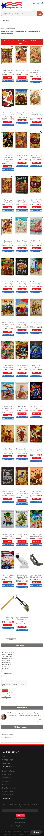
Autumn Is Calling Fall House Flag (8, 492)
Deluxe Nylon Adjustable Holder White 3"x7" (22, 577)
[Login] (33, 3)
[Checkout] (42, 3)
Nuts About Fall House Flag (36, 492)
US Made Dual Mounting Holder (36, 576)
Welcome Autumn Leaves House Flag (36, 451)
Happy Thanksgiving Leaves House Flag (8, 158)
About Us (5, 784)
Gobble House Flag (22, 114)
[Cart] (38, 3)
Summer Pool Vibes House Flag (36, 535)
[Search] (40, 13)
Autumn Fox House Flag (22, 407)
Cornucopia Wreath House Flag (36, 115)
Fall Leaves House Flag (22, 156)
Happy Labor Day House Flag (8, 576)
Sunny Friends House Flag (22, 242)
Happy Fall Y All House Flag (36, 201)
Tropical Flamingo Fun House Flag (8, 366)
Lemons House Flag (22, 535)
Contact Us (6, 781)
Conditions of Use (8, 778)
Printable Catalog (8, 791)
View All (38, 722)
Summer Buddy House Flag (22, 324)
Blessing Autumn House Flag (22, 450)
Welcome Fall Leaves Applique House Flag (8, 115)
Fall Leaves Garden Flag (8, 201)
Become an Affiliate (7, 734)
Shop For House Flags (9, 788)
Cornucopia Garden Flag (8, 242)
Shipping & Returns (8, 771)
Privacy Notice (7, 774)
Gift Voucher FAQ (8, 795)
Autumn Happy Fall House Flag (22, 201)
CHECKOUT (6, 763)
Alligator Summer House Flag (8, 535)
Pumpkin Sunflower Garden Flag (36, 72)
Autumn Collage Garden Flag (7, 71)
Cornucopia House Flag (22, 71)
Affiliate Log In (6, 737)
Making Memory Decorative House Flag (8, 324)
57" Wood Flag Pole (8, 618)
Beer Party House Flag (36, 324)
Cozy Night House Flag (36, 407)
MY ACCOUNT (7, 760)
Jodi (40, 719)
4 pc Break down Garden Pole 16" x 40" (22, 619)
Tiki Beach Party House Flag (8, 283)
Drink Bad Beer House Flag (22, 283)
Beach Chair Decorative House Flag (8, 408)
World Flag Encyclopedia (20, 826)
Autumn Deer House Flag (7, 450)
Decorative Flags (10, 28)
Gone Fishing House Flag (36, 366)
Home (2, 28)
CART (4, 756)
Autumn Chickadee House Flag (22, 493)
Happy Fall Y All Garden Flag (36, 156)
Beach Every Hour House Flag (36, 283)
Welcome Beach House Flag (22, 366)
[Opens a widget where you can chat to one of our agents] (36, 832)
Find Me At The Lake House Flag (36, 242)
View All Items (20, 822)
